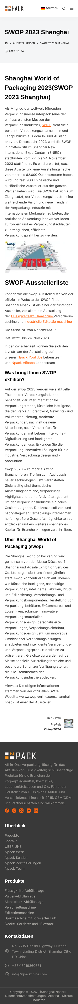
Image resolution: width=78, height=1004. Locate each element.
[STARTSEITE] (6, 43)
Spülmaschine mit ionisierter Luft (31, 918)
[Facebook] (7, 810)
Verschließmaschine (20, 907)
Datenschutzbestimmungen (25, 996)
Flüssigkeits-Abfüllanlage (24, 890)
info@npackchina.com (29, 974)
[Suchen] (64, 8)
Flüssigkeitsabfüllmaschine (32, 316)
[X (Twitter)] (21, 810)
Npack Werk (14, 852)
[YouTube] (29, 810)
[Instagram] (14, 810)
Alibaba (53, 996)
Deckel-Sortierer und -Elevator (29, 924)
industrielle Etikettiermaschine (48, 321)
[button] (49, 8)
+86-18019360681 (26, 965)
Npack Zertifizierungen (23, 863)
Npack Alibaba (23, 363)
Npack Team (15, 868)
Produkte (12, 835)
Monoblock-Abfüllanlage (24, 902)
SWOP (46, 125)
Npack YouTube (29, 357)
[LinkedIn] (36, 810)
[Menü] (71, 8)
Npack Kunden (16, 857)
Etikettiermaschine (19, 913)
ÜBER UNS (13, 846)
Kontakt (11, 841)
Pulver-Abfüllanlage (20, 896)
